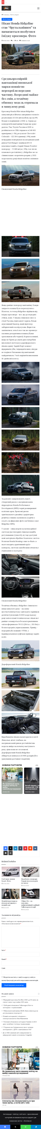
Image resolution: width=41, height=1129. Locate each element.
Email (4, 959)
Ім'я (4, 950)
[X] (10, 848)
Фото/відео (14, 15)
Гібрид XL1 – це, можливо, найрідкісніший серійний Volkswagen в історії (30, 904)
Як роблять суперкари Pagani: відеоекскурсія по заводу (29, 881)
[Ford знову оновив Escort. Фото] (11, 872)
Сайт (3, 968)
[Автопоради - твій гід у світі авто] (6, 8)
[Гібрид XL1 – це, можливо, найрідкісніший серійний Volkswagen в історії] (30, 894)
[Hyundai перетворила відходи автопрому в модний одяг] (11, 894)
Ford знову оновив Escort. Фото (8, 880)
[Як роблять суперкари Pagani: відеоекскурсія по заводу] (30, 872)
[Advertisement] (20, 213)
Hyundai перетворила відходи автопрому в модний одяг (9, 903)
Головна (6, 15)
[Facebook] (5, 848)
